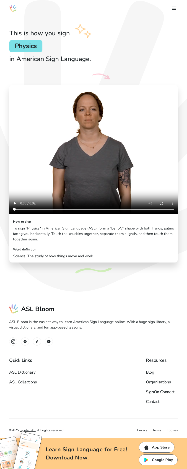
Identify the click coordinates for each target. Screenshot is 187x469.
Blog (150, 372)
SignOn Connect (160, 392)
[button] (173, 8)
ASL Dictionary (22, 372)
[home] (13, 8)
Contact (152, 401)
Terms (157, 430)
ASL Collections (23, 382)
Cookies (172, 430)
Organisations (158, 382)
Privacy (142, 430)
